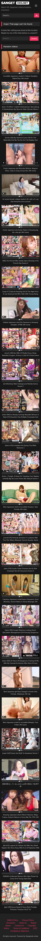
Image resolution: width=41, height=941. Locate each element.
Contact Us (19, 926)
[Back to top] (33, 934)
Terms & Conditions (21, 928)
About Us (23, 923)
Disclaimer (10, 923)
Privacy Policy (28, 920)
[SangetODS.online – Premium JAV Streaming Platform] (16, 3)
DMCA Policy (12, 920)
